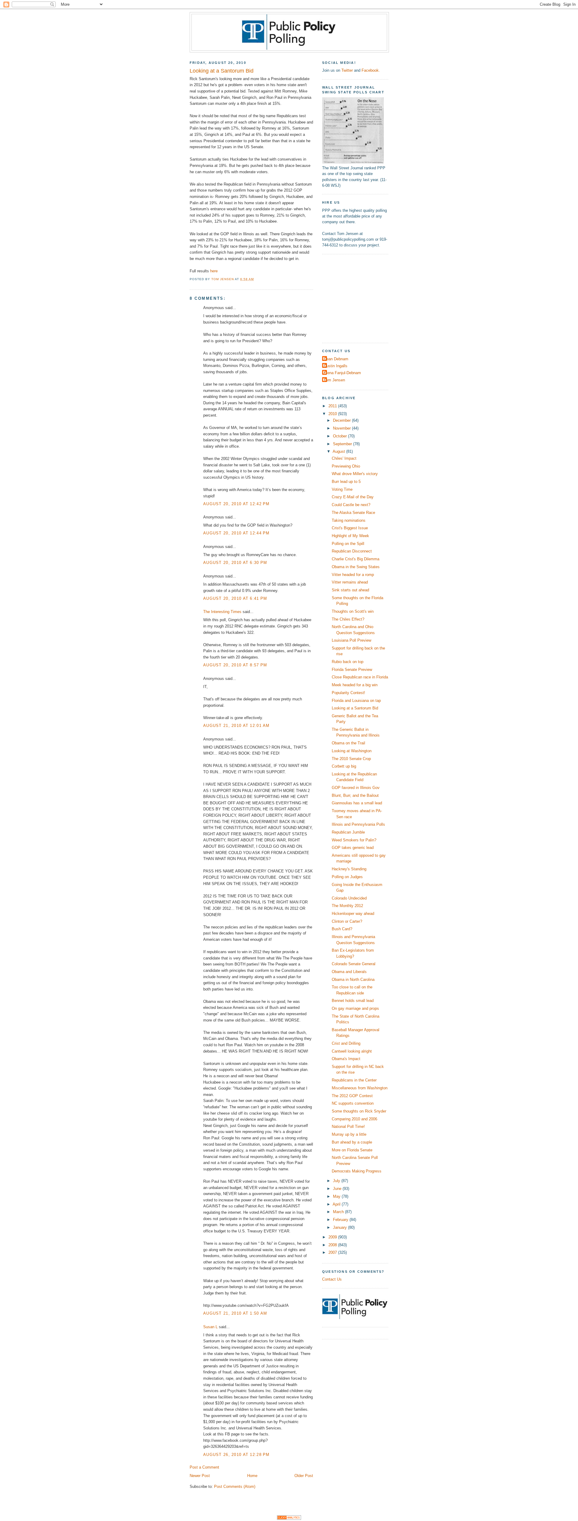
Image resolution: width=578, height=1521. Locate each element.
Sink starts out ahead (350, 590)
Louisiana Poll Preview (351, 640)
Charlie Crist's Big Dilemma (355, 559)
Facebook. (371, 70)
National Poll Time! (348, 1126)
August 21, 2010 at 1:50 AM (235, 1313)
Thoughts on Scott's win (353, 611)
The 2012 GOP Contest (352, 1096)
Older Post (303, 1475)
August (339, 451)
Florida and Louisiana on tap (356, 700)
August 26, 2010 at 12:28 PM (236, 1454)
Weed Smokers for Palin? (354, 840)
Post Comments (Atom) (234, 1486)
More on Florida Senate (352, 1150)
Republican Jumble (348, 832)
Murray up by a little (349, 1134)
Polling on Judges (347, 877)
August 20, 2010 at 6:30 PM (235, 562)
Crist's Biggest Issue (350, 528)
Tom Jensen (334, 380)
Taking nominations (348, 520)
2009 (333, 1237)
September (343, 444)
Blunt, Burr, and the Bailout (355, 795)
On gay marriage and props (355, 1008)
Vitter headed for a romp (353, 574)
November (342, 428)
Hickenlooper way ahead (353, 913)
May (337, 1196)
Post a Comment (204, 1467)
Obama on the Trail (348, 743)
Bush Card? (342, 929)
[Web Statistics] (289, 1518)
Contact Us (332, 1279)
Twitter (347, 70)
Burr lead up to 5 (346, 481)
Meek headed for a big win (355, 685)
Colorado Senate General (353, 964)
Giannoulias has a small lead (357, 803)
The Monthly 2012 (347, 905)
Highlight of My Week (350, 536)
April (337, 1204)
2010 (333, 414)
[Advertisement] (359, 297)
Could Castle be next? (351, 504)
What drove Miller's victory (355, 473)
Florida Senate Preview (352, 669)
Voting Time (342, 489)
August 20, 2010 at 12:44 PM (236, 533)
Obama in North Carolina (353, 979)
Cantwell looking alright (352, 1051)
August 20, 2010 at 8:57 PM (235, 665)
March (339, 1212)
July (337, 1180)
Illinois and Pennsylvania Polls (358, 824)
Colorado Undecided (349, 898)
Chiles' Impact (344, 458)
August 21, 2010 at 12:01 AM (236, 725)
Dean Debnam (336, 359)
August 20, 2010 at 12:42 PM (236, 504)
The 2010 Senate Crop (351, 758)
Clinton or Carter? (347, 921)
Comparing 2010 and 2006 (354, 1119)
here (214, 271)
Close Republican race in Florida (360, 677)
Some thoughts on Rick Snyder (359, 1111)
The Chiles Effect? (348, 619)
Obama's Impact (346, 1058)
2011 (333, 406)
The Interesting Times (222, 611)
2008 (333, 1245)
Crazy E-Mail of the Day (353, 497)
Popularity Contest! (348, 692)
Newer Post (200, 1475)
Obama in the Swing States (356, 567)
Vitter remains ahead (350, 582)
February (341, 1219)
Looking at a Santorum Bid (355, 708)
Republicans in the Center (354, 1080)
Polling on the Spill (348, 543)
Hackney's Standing (349, 869)
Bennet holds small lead (353, 1000)
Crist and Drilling (346, 1043)
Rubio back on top (347, 661)
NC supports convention (353, 1103)
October (340, 436)
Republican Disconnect (352, 551)
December (342, 420)
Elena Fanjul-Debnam (342, 373)
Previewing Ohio (346, 466)
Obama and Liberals (349, 971)
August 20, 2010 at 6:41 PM (235, 598)
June (338, 1188)
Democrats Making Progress (356, 1171)
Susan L (210, 1327)
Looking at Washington (351, 751)
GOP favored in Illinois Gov (356, 787)
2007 (333, 1252)
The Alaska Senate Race (353, 512)
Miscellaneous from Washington (359, 1088)
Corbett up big (344, 766)
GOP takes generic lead (353, 847)
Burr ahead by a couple (352, 1142)
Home (252, 1475)
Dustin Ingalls (335, 366)
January (340, 1227)
